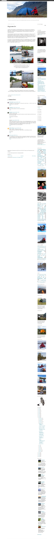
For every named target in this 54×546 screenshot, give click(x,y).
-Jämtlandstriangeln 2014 (41, 89)
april (40, 447)
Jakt (45, 207)
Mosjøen (44, 276)
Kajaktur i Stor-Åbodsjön (41, 424)
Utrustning (42, 220)
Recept (40, 209)
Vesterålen (41, 282)
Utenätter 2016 (40, 218)
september (40, 421)
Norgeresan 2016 (41, 278)
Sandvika (43, 279)
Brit (9, 135)
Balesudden (41, 164)
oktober (40, 420)
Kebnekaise (39, 250)
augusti (40, 423)
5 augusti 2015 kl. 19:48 (16, 102)
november (40, 419)
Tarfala (45, 259)
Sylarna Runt (41, 259)
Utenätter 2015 (40, 217)
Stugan (38, 214)
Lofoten (38, 276)
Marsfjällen (39, 253)
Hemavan (38, 248)
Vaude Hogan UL (39, 220)
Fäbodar (40, 157)
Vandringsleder (41, 159)
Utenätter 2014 (40, 216)
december (40, 418)
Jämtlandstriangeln (40, 249)
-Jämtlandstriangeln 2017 (41, 86)
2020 (39, 411)
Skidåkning (43, 210)
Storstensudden (39, 161)
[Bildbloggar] (39, 534)
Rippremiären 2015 (41, 428)
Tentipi (43, 214)
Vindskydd (39, 163)
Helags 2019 (39, 80)
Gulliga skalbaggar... (43, 519)
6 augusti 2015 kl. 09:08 (15, 120)
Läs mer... (40, 34)
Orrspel (45, 208)
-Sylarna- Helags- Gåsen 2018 (41, 84)
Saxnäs (43, 255)
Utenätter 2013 (40, 215)
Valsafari (38, 282)
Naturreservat (40, 155)
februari (40, 450)
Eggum (45, 274)
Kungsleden (39, 252)
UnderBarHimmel (40, 215)
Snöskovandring (43, 212)
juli (39, 445)
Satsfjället (38, 255)
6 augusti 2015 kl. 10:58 (17, 128)
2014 (39, 452)
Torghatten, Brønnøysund (41, 437)
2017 (39, 414)
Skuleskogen (39, 162)
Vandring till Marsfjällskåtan (41, 432)
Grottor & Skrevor (40, 160)
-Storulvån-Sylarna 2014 (41, 90)
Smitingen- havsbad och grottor (42, 429)
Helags (44, 247)
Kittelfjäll (43, 250)
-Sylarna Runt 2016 (40, 87)
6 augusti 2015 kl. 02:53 (15, 112)
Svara (10, 105)
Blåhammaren (43, 246)
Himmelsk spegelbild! (42, 482)
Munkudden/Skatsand (41, 156)
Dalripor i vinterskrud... (43, 512)
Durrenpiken (39, 247)
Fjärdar (40, 153)
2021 (39, 409)
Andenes (38, 274)
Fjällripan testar (43, 204)
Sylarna (44, 258)
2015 (39, 417)
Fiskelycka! (40, 431)
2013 (39, 454)
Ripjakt (44, 209)
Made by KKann (11, 128)
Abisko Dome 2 (39, 203)
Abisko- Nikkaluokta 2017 (41, 85)
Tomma (40, 281)
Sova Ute (41, 213)
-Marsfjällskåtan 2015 (40, 88)
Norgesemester (41, 443)
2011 (39, 456)
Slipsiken (38, 256)
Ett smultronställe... (43, 526)
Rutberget (44, 152)
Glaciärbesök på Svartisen (41, 442)
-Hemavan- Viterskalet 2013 (41, 91)
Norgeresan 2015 (40, 277)
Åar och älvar (41, 157)
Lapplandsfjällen (39, 253)
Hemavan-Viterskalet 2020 (42, 79)
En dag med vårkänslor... (43, 504)
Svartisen (38, 280)
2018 (39, 413)
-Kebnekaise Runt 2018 (40, 83)
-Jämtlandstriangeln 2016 (41, 88)
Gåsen (41, 247)
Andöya (42, 274)
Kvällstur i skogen (41, 427)
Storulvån (39, 258)
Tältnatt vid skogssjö (42, 425)
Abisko (38, 246)
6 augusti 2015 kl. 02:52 (16, 107)
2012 (39, 455)
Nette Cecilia (11, 102)
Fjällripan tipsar (40, 205)
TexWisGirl (11, 107)
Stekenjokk (40, 257)
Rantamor (10, 112)
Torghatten (43, 281)
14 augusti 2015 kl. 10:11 (14, 135)
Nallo (44, 254)
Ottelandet (44, 163)
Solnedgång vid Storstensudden (43, 496)
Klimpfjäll (39, 251)
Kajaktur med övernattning (41, 434)
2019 (39, 412)
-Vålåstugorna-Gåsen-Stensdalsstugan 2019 (40, 82)
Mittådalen (40, 254)
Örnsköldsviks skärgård (40, 165)
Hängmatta (39, 207)
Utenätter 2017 (39, 219)
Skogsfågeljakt (43, 211)
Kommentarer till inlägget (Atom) (18, 157)
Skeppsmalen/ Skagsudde (41, 158)
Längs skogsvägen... (43, 475)
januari (40, 451)
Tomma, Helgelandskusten (42, 440)
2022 (39, 408)
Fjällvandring (39, 206)
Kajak (41, 208)
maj (39, 446)
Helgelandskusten (41, 275)
